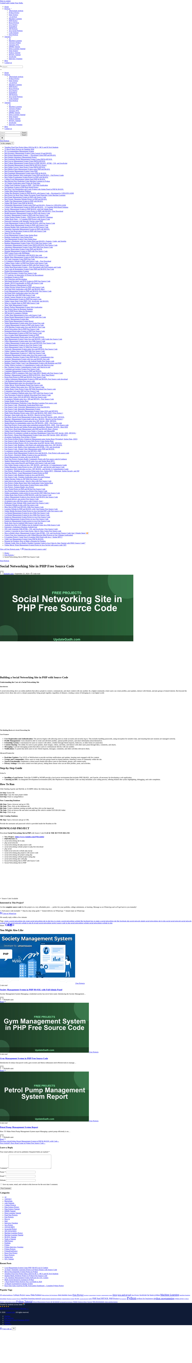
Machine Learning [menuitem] (15, 19)
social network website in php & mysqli (25, 923)
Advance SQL (14, 111)
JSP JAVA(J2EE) (10, 1231)
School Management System (41, 1302)
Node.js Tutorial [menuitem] (14, 53)
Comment (4, 1168)
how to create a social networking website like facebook (70, 921)
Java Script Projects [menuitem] (16, 31)
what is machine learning (111, 1302)
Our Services (9, 1318)
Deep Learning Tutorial (17, 115)
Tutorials (7, 103)
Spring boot (8, 1257)
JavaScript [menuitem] (12, 57)
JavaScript (12, 123)
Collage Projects (10, 1205)
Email (2, 1176)
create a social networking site (15, 921)
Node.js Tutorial (14, 119)
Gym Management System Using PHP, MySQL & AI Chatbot (26, 1268)
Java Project (13, 91)
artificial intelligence (7, 1295)
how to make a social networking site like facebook (108, 921)
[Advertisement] (66, 658)
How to (7, 1219)
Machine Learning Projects (14, 1298)
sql (51, 1302)
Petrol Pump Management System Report (19, 1127)
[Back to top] (14, 1328)
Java (114, 1294)
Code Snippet (13, 99)
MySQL (77, 1298)
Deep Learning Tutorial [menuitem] (17, 49)
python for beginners (145, 1298)
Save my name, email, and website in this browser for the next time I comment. (30, 1184)
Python (6, 1245)
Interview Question (15, 125)
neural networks (84, 1298)
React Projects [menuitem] (14, 23)
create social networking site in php (38, 921)
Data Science (13, 81)
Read (2, 1002)
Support (7, 1322)
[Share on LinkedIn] (11, 925)
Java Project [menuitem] (13, 25)
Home (6, 73)
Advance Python (15, 109)
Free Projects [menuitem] (13, 35)
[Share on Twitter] (6, 925)
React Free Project (10, 1253)
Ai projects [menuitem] (13, 17)
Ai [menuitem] (10, 39)
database (28, 1295)
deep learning (62, 1295)
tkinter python (82, 1302)
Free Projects (13, 101)
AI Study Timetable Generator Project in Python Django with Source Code (30, 1270)
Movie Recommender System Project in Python (21, 1272)
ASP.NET (8, 1199)
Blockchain (8, 1201)
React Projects (14, 89)
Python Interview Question (13, 1247)
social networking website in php (100, 923)
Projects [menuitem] (7, 9)
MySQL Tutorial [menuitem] (15, 55)
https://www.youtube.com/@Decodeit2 (29, 837)
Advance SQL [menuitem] (14, 45)
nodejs (90, 1298)
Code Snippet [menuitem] (13, 33)
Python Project (14, 79)
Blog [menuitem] (6, 61)
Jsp (148, 1295)
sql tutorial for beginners (66, 1301)
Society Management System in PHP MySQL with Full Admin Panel (31, 989)
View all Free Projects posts (10, 549)
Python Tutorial (24, 1301)
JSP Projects (13, 95)
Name (3, 1172)
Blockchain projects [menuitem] (16, 11)
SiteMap (7, 1316)
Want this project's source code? (35, 549)
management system (68, 1298)
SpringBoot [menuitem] (13, 27)
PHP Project (13, 87)
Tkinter (75, 1302)
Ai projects (13, 83)
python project (179, 1298)
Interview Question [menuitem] (15, 59)
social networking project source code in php (55, 923)
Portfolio (7, 1243)
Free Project (78, 1295)
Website (3, 1180)
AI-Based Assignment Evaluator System (18, 1284)
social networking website (80, 923)
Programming (122, 1298)
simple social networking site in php (153, 921)
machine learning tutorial (31, 1298)
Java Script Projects (16, 97)
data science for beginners (50, 1295)
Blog (6, 127)
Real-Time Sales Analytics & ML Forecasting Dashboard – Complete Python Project (34, 1286)
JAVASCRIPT (9, 1227)
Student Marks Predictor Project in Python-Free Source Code (25, 1276)
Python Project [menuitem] (14, 13)
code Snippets (9, 1203)
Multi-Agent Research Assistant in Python (19, 1280)
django (70, 1295)
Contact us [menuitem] (8, 63)
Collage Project (19, 1295)
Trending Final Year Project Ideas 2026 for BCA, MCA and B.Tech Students (31, 1274)
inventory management (90, 1295)
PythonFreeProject (10, 1251)
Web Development (98, 1302)
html (6, 1221)
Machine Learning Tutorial (13, 1235)
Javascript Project (10, 1229)
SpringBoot (13, 93)
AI (5, 1197)
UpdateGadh (10, 1312)
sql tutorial (56, 1302)
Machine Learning (15, 85)
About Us (7, 1324)
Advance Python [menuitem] (15, 43)
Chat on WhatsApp (9, 913)
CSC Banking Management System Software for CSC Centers (26, 1278)
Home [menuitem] (6, 7)
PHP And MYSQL (100, 1298)
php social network (134, 921)
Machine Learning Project (13, 1233)
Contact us (8, 129)
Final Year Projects (11, 1215)
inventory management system (104, 1295)
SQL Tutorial (9, 1259)
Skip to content (5, 1)
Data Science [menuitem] (13, 15)
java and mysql (124, 1295)
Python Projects (9, 1249)
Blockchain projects (16, 77)
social (168, 921)
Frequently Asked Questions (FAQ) (16, 1320)
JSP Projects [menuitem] (13, 29)
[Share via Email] (13, 925)
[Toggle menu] (1, 69)
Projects (7, 75)
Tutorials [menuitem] (7, 37)
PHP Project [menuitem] (13, 21)
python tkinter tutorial (10, 1301)
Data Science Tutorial (12, 1209)
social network (176, 921)
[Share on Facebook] (8, 925)
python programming (164, 1298)
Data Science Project (11, 1207)
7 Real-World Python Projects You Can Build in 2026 (23, 1282)
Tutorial (89, 1302)
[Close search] (2, 138)
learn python (155, 1295)
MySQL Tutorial (15, 121)
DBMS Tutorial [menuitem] (14, 47)
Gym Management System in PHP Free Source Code (24, 1058)
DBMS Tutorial (14, 113)
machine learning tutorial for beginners (51, 1298)
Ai (10, 105)
